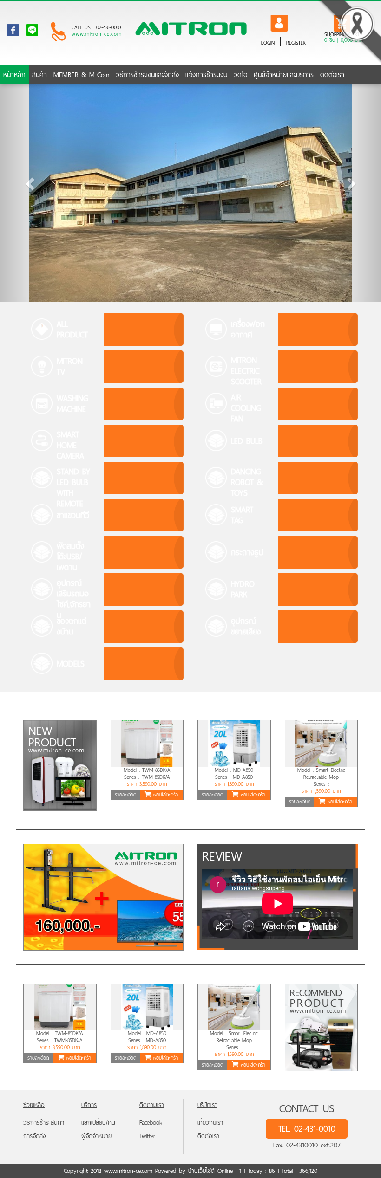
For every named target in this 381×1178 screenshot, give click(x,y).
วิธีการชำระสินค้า (43, 1122)
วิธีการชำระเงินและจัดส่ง (147, 76)
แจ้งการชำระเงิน (206, 76)
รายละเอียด (125, 794)
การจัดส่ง (34, 1136)
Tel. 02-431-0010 (306, 1128)
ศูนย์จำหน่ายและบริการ (284, 76)
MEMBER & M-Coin (81, 76)
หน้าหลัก (14, 76)
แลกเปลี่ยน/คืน (98, 1122)
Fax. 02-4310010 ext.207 (307, 1145)
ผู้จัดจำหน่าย (96, 1136)
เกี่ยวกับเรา (210, 1122)
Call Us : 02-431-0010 (96, 27)
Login (268, 42)
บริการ (89, 1105)
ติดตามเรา (151, 1105)
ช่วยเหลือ (34, 1105)
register (296, 42)
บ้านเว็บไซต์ (201, 1170)
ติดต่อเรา (332, 76)
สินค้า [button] (39, 76)
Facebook (150, 1122)
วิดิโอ (240, 76)
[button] (28, 181)
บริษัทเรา (207, 1105)
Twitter (147, 1136)
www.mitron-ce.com (97, 34)
